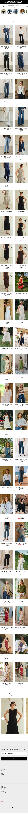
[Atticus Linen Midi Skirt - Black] (6, 226)
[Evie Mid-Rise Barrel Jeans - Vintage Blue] (21, 476)
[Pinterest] (9, 807)
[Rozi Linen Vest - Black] (21, 200)
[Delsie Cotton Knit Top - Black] (21, 504)
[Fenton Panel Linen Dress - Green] (21, 364)
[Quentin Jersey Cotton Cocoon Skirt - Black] (6, 254)
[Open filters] (14, 21)
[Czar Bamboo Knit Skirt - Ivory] (6, 337)
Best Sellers (14, 696)
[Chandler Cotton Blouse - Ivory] (21, 420)
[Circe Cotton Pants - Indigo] (6, 172)
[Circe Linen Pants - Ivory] (6, 117)
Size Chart (3, 790)
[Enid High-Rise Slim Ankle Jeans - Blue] (6, 532)
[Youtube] (12, 807)
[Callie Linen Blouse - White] (6, 393)
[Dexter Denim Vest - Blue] (6, 448)
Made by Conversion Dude (14, 810)
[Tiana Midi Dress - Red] (21, 672)
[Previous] (3, 718)
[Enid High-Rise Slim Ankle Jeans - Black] (6, 560)
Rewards (2, 774)
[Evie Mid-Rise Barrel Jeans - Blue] (21, 62)
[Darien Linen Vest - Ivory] (21, 89)
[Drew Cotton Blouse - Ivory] (6, 476)
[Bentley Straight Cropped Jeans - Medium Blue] (6, 89)
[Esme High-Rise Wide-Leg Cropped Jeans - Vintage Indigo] (21, 448)
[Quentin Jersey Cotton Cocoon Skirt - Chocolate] (6, 282)
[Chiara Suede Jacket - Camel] (6, 588)
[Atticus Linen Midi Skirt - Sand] (6, 200)
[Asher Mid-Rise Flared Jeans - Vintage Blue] (6, 35)
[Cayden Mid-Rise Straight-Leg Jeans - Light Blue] (6, 145)
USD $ (5, 801)
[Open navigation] (3, 6)
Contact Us (3, 786)
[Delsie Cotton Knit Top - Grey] (21, 532)
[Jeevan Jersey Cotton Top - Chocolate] (21, 254)
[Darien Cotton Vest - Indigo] (21, 145)
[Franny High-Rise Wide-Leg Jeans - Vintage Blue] (21, 117)
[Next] (25, 718)
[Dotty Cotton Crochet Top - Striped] (21, 393)
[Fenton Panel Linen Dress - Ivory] (6, 420)
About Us (2, 770)
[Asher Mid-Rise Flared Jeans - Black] (21, 35)
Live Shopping (3, 775)
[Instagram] (4, 807)
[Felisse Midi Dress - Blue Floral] (21, 644)
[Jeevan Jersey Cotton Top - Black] (21, 226)
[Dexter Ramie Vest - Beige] (21, 560)
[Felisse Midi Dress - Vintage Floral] (6, 644)
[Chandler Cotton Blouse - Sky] (6, 504)
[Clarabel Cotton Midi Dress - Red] (21, 282)
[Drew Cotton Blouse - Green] (21, 588)
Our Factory (3, 769)
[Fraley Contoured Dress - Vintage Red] (6, 616)
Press (2, 773)
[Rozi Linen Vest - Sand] (21, 172)
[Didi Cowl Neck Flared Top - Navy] (21, 337)
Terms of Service (4, 791)
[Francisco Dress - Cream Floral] (21, 616)
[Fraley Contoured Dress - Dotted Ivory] (6, 364)
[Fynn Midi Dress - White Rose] (6, 672)
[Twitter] (7, 807)
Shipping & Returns (4, 788)
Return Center (3, 787)
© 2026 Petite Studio (4, 810)
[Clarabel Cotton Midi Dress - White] (6, 309)
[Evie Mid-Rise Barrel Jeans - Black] (6, 62)
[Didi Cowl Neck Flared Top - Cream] (21, 309)
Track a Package (4, 792)
